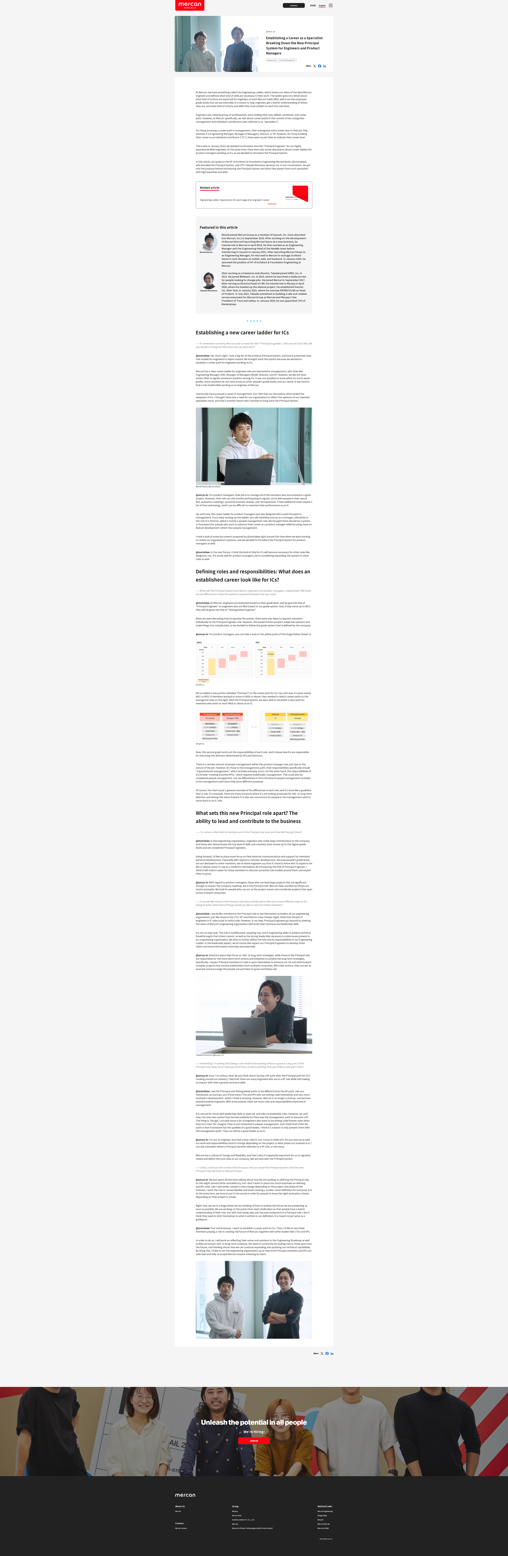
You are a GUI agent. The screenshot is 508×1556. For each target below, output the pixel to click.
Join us (254, 1440)
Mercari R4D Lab (324, 1524)
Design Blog (322, 1515)
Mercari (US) (236, 1515)
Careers (294, 5)
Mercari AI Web (323, 1528)
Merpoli (320, 1520)
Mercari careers (181, 1528)
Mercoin (235, 1524)
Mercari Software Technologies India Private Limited (252, 1528)
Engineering (271, 60)
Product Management (287, 60)
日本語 (313, 5)
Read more (272, 203)
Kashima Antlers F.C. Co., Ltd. (243, 1520)
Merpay (235, 1511)
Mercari (178, 1511)
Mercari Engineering (325, 1511)
